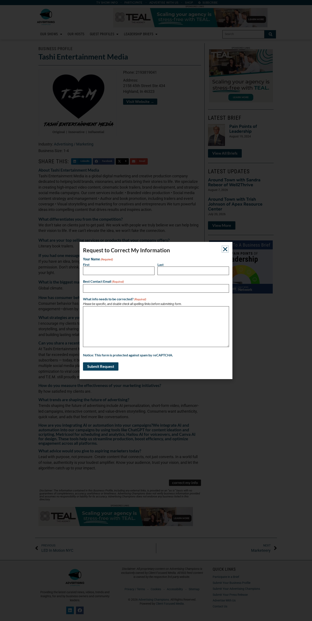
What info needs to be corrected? (114, 299)
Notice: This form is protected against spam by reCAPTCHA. (128, 355)
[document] (156, 310)
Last (160, 265)
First (86, 265)
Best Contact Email (103, 281)
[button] (225, 249)
